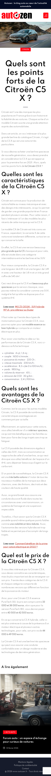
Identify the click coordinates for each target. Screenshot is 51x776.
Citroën (25, 49)
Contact (25, 769)
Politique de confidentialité (25, 765)
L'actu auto (10, 732)
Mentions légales (25, 762)
